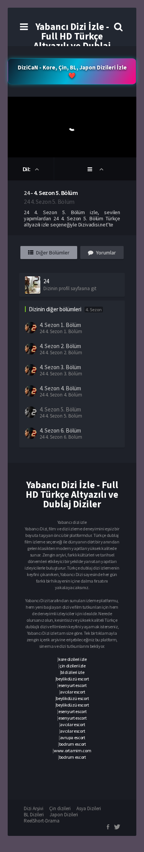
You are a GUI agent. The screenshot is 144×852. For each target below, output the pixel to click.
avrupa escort (72, 737)
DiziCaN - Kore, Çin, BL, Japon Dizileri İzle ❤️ (72, 71)
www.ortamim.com (72, 750)
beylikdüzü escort (72, 679)
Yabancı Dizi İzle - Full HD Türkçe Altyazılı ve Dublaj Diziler (72, 40)
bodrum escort (72, 744)
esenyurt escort (72, 685)
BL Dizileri (34, 814)
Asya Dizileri (88, 808)
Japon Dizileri (64, 814)
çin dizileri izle (73, 666)
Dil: (27, 169)
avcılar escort (72, 692)
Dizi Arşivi (33, 808)
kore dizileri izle (72, 659)
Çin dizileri (60, 808)
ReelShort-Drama (42, 820)
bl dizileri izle (72, 672)
